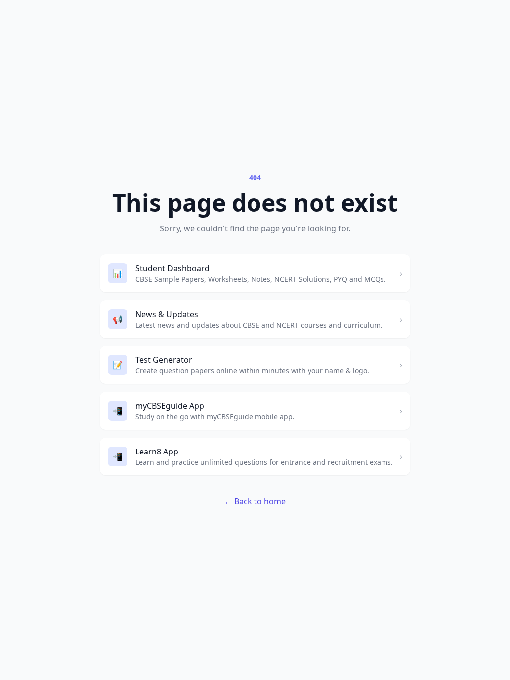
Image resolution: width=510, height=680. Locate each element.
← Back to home (255, 501)
